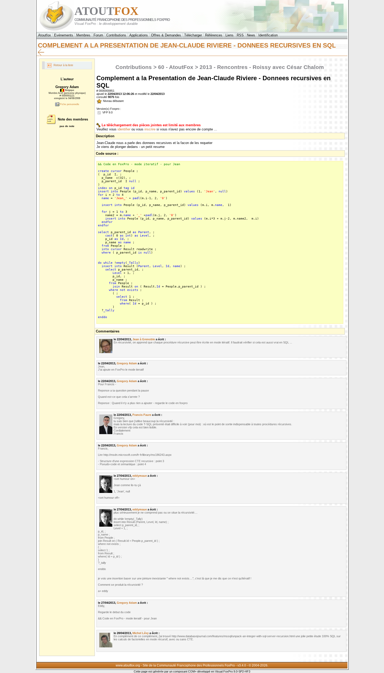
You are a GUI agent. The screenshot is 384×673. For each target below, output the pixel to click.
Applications (138, 35)
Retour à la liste (63, 65)
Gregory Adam (127, 363)
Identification (268, 35)
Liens (229, 35)
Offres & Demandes (166, 35)
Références (213, 35)
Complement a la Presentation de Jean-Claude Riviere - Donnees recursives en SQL (189, 45)
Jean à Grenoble (143, 339)
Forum (98, 35)
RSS (240, 35)
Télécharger (193, 35)
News (251, 35)
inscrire (149, 129)
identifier (124, 129)
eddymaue (139, 475)
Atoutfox (44, 35)
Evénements (63, 35)
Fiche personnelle (69, 104)
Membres (83, 35)
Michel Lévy (140, 633)
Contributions (116, 35)
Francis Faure (141, 414)
